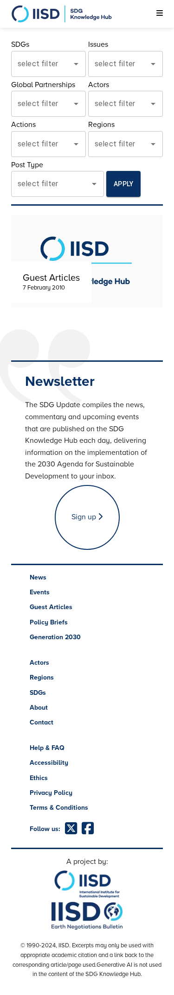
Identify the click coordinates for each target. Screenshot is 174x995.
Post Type (27, 165)
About (39, 708)
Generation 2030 (55, 637)
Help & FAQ (47, 748)
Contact (41, 722)
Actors (98, 84)
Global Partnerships (43, 84)
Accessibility (49, 763)
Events (40, 592)
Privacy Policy (51, 793)
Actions (23, 124)
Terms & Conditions (59, 808)
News (38, 577)
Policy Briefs (49, 622)
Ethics (39, 778)
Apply (123, 184)
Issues (98, 44)
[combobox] (41, 64)
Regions (101, 124)
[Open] (76, 63)
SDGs (20, 44)
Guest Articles (51, 607)
